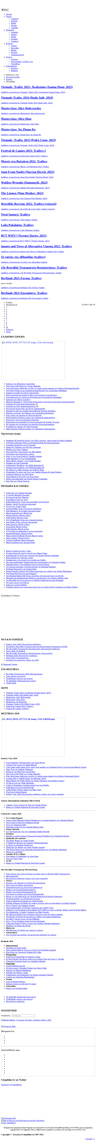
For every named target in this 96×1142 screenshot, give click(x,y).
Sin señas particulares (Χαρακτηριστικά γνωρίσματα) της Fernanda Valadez (36, 562)
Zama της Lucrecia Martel (16, 585)
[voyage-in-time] (8, 1026)
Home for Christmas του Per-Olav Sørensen (23, 447)
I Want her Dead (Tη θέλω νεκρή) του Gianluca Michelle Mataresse (33, 923)
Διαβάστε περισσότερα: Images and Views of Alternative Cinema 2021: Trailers (32, 251)
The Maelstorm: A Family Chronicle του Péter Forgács (28, 912)
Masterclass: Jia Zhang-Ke (18, 129)
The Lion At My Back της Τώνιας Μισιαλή (23, 386)
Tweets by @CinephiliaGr (11, 1085)
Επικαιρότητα (11, 66)
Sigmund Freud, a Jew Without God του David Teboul (27, 564)
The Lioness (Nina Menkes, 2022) (22, 193)
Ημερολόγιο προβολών (15, 1001)
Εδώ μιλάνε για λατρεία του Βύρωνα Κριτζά (23, 415)
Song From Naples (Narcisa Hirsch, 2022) (27, 171)
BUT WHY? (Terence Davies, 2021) (24, 235)
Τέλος (8, 332)
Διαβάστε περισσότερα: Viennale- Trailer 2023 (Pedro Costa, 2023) (27, 145)
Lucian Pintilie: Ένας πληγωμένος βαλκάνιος (24, 509)
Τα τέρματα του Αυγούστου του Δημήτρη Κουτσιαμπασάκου (30, 424)
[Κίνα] (22, 1120)
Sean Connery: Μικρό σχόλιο (18, 538)
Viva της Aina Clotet (14, 859)
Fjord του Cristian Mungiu (16, 792)
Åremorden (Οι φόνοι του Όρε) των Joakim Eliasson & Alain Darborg (34, 472)
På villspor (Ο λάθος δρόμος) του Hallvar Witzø (25, 470)
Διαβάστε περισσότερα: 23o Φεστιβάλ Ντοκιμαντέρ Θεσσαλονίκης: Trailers (31, 273)
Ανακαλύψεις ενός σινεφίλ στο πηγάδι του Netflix (26, 560)
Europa (14, 25)
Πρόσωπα (10, 30)
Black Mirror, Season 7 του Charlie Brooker (23, 461)
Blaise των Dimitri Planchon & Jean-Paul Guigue (25, 807)
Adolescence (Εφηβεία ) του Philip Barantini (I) (25, 465)
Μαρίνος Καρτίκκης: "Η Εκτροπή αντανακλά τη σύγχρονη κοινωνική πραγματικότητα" (40, 402)
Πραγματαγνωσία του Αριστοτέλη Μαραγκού (24, 887)
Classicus (14, 19)
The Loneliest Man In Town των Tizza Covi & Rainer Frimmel (31, 950)
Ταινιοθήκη (15, 64)
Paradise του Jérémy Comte (17, 973)
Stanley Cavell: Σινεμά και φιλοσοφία (21, 504)
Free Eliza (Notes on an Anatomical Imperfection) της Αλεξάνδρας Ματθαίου (36, 391)
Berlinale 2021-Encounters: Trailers (24, 293)
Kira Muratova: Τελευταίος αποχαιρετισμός (23, 511)
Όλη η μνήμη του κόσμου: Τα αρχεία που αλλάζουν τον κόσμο (31, 935)
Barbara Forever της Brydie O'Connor (21, 984)
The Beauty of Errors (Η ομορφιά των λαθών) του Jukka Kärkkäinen (33, 917)
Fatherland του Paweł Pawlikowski (20, 787)
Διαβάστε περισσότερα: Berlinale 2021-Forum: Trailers (23, 288)
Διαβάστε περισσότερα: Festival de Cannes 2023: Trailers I (24, 156)
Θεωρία (14, 52)
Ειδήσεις (14, 68)
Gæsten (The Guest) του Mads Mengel (21, 765)
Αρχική (9, 14)
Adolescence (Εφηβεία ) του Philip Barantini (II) (25, 468)
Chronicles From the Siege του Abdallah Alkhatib (25, 961)
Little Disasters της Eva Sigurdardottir (21, 459)
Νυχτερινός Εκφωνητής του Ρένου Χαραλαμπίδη (25, 409)
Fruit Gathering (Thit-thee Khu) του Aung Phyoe (25, 763)
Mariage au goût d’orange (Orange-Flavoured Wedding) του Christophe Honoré (37, 836)
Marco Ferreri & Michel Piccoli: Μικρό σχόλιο (24, 536)
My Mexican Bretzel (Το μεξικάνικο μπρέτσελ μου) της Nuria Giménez (34, 914)
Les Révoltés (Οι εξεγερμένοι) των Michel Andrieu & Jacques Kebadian (34, 580)
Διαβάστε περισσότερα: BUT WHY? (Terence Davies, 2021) (25, 241)
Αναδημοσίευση (17, 55)
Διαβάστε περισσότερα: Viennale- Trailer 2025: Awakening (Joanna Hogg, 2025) (33, 92)
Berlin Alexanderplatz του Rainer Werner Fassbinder (27, 479)
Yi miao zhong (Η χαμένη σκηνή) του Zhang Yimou (26, 553)
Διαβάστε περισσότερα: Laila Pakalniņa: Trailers (20, 230)
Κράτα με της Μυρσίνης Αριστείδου (20, 384)
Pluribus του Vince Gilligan (17, 450)
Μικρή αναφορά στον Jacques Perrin (20, 542)
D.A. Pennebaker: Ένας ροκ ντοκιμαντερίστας (24, 520)
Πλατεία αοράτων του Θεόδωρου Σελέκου (23, 899)
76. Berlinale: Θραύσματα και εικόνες (21, 997)
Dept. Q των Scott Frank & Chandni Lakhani (24, 456)
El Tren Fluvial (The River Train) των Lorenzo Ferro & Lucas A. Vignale (35, 959)
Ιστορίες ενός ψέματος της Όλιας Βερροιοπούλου (25, 883)
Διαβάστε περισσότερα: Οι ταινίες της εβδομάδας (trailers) (24, 262)
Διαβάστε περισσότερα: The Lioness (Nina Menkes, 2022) (24, 198)
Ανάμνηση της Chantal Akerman (19, 493)
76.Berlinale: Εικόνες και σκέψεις (19, 999)
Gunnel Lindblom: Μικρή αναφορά (20, 540)
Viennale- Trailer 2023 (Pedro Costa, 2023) (28, 140)
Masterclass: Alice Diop (16, 118)
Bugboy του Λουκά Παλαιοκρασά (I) (21, 890)
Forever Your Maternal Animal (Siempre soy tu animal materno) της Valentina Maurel (39, 820)
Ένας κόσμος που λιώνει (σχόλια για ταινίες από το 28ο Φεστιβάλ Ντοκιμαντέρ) (38, 874)
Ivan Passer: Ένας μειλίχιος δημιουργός (21, 522)
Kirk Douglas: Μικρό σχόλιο (17, 529)
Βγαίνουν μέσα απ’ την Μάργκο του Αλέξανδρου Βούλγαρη (30, 413)
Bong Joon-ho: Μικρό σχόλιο (18, 524)
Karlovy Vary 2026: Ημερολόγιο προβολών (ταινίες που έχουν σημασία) (35, 794)
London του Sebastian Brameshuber (20, 977)
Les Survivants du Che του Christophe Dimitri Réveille (28, 832)
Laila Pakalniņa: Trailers (17, 225)
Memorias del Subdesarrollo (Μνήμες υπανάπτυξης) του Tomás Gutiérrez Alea (37, 578)
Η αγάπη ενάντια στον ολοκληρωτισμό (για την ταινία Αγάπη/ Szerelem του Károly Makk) (42, 587)
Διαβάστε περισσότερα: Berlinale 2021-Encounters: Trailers (24, 298)
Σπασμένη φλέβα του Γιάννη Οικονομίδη (22, 393)
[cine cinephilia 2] (8, 1123)
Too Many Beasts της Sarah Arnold (20, 841)
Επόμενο (9, 330)
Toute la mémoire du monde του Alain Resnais (24, 901)
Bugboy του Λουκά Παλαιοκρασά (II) (21, 892)
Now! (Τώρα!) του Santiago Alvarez (20, 905)
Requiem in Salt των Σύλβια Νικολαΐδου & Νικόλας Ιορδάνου (31, 411)
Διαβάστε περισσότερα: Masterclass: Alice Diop (20, 124)
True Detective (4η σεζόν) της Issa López (22, 477)
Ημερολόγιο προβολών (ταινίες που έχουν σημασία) (27, 878)
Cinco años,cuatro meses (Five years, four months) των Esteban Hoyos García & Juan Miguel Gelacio (46, 767)
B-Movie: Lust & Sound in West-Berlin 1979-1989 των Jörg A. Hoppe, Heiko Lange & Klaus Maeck (46, 910)
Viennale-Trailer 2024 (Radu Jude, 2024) (27, 97)
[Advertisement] (30, 5)
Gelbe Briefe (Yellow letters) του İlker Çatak (23, 790)
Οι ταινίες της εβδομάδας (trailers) (23, 257)
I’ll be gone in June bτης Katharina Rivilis (22, 822)
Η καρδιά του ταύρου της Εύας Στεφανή (22, 427)
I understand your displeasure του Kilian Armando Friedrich (29, 975)
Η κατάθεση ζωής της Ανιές (17, 500)
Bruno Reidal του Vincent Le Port (19, 558)
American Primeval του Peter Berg (19, 474)
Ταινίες (9, 16)
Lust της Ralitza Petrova (15, 982)
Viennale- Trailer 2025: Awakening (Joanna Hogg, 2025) (37, 87)
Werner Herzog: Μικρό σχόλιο (18, 515)
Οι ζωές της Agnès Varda (16, 506)
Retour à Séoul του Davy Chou (18, 551)
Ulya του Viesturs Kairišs (16, 825)
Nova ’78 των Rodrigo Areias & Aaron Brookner (25, 921)
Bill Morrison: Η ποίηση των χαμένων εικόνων (24, 930)
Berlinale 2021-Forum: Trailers (21, 278)
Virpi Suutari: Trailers (15, 214)
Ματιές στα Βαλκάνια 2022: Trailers (24, 161)
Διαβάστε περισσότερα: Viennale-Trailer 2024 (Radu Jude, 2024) (27, 103)
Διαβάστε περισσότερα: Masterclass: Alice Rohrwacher (23, 113)
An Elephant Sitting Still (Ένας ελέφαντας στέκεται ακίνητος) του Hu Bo (35, 576)
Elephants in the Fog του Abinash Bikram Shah (25, 827)
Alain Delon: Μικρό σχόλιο (17, 518)
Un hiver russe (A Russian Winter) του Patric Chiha (26, 968)
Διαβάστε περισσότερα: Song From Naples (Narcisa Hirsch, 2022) (27, 177)
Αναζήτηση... (6, 1015)
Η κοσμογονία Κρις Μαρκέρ (17, 497)
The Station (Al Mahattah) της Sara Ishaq (22, 856)
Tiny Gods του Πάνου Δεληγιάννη (19, 885)
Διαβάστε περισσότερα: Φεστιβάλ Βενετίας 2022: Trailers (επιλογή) (28, 209)
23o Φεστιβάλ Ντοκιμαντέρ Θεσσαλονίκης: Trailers (34, 267)
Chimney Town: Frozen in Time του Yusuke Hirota (26, 805)
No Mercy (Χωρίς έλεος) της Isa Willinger (22, 919)
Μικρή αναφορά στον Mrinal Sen (19, 513)
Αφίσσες (14, 59)
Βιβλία (13, 50)
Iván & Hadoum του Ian (15, 966)
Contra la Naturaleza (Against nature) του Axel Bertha (27, 785)
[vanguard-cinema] (9, 664)
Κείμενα (9, 43)
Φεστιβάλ (15, 48)
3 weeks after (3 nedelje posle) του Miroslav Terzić (26, 778)
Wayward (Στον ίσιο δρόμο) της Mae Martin (23, 452)
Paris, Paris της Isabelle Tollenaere (19, 769)
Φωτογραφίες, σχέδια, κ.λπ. (22, 61)
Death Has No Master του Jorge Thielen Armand (25, 847)
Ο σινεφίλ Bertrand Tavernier (17, 495)
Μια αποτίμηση (12, 876)
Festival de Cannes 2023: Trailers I (23, 150)
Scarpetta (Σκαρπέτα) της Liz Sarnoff (20, 445)
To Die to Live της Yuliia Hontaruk (20, 783)
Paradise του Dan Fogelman (17, 463)
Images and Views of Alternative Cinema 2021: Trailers (36, 246)
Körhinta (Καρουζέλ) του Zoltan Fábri (21, 569)
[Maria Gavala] (26, 1020)
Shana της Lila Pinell (14, 852)
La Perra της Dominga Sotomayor (19, 845)
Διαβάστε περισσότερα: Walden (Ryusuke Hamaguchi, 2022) (25, 188)
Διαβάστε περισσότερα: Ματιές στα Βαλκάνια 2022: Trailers (25, 167)
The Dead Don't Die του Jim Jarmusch (21, 574)
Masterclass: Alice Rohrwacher (21, 108)
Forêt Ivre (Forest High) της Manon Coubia (23, 957)
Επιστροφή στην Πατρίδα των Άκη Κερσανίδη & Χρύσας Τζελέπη (32, 422)
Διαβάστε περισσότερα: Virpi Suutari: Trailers (19, 220)
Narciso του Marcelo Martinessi (18, 970)
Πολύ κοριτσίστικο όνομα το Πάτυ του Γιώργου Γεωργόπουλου (31, 395)
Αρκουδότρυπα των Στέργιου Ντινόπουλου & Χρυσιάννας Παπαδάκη (34, 397)
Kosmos (14, 21)
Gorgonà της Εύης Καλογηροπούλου (20, 404)
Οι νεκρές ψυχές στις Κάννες (17, 583)
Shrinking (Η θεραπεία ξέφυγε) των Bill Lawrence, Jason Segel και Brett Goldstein (39, 440)
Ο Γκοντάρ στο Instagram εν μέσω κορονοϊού (24, 531)
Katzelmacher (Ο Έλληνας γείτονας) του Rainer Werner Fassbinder (32, 555)
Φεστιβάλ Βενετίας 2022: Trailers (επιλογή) (28, 203)
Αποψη (14, 46)
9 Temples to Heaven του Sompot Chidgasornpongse (27, 843)
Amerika (14, 28)
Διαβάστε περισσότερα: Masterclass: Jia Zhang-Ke (21, 135)
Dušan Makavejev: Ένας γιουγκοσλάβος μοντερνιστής (27, 502)
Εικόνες (9, 57)
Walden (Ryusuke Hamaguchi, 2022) (24, 182)
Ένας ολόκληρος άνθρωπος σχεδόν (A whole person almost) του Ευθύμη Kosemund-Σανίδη (42, 388)
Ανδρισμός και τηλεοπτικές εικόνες (20, 454)
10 (7, 327)
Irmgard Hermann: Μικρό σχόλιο (19, 533)
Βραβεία (14, 71)
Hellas (13, 23)
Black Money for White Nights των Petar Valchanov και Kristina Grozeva (35, 781)
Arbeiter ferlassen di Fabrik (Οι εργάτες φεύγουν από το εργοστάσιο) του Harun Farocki (41, 903)
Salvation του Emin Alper (16, 948)
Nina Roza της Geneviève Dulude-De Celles (23, 952)
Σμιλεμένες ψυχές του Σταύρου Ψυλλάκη (22, 420)
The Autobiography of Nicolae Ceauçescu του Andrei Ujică (29, 908)
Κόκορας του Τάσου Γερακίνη (18, 400)
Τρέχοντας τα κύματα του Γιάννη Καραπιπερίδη (25, 894)
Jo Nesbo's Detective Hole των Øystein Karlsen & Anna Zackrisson (33, 443)
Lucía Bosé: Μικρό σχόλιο (16, 527)
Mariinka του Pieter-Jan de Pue (18, 926)
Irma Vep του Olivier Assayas (17, 481)
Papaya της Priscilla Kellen (16, 988)
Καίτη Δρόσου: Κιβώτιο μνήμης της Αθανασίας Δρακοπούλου (30, 418)
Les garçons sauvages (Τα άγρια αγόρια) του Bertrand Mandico (31, 567)
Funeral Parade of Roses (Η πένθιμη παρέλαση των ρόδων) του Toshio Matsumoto (39, 571)
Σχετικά (89, 1139)
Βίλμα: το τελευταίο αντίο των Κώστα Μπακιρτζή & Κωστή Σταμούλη (34, 896)
